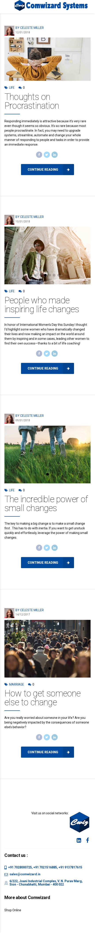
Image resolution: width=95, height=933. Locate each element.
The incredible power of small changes (46, 503)
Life (12, 87)
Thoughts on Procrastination (31, 101)
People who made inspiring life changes (41, 304)
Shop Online (12, 910)
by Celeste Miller (29, 28)
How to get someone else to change (42, 698)
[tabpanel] (47, 255)
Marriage (16, 684)
